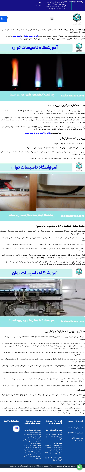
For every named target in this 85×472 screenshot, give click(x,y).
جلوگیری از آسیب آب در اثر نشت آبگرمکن (37, 133)
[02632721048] (75, 2)
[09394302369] (82, 2)
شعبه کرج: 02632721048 (75, 433)
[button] (51, 18)
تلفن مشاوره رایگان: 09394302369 (77, 439)
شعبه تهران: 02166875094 (75, 428)
